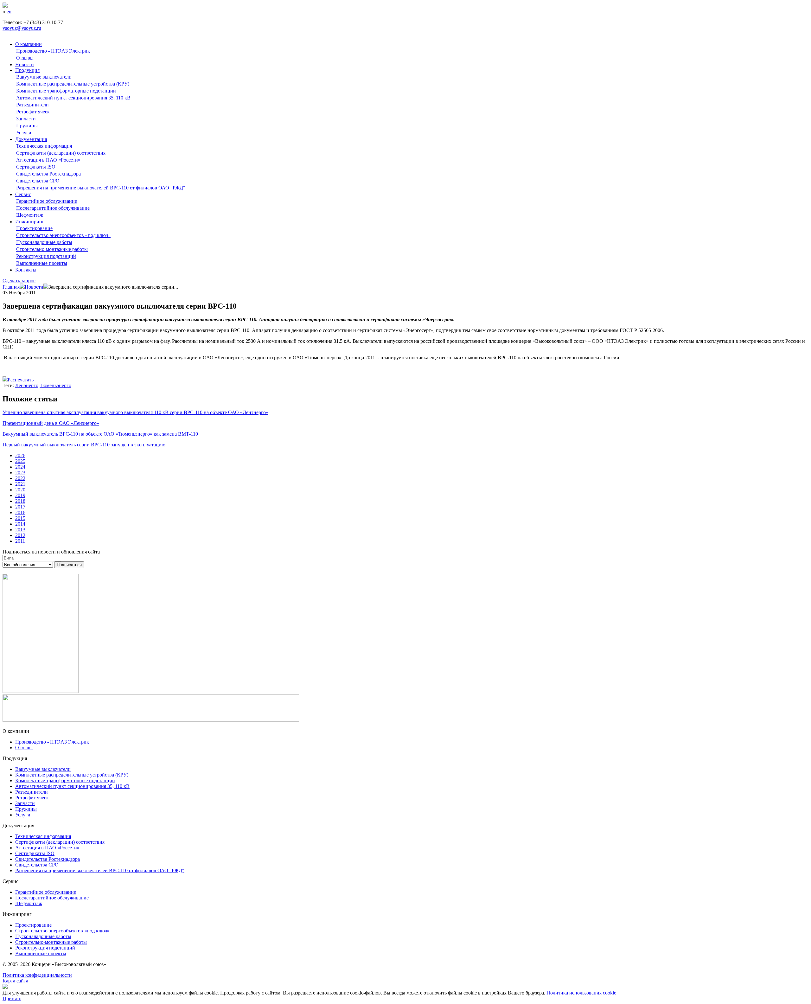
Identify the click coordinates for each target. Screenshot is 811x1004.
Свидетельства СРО (38, 180)
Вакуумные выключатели (44, 77)
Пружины (27, 125)
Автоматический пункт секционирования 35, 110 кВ (73, 97)
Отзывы (25, 58)
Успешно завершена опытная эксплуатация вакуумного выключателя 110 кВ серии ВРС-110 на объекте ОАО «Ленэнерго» (135, 412)
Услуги (23, 132)
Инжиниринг (29, 221)
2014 (20, 524)
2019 (20, 495)
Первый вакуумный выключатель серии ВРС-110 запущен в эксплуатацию (84, 444)
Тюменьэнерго (55, 385)
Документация (31, 139)
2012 (20, 535)
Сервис (23, 194)
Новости (24, 64)
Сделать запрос (19, 280)
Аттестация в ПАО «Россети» (48, 160)
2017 (20, 506)
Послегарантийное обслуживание (53, 208)
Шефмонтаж (29, 215)
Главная (11, 287)
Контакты (25, 269)
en (9, 11)
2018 (20, 501)
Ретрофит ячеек (33, 111)
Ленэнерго (26, 385)
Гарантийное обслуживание (46, 201)
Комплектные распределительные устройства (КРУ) (72, 83)
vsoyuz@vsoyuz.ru (22, 28)
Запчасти (26, 118)
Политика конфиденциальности (37, 975)
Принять (12, 998)
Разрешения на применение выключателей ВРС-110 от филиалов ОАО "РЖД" (100, 187)
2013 (20, 529)
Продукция (27, 70)
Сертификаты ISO (35, 166)
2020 (20, 489)
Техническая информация (44, 146)
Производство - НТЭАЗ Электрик (53, 51)
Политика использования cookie (581, 992)
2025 (20, 461)
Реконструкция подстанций (46, 256)
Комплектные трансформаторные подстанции (66, 90)
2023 (20, 472)
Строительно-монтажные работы (52, 249)
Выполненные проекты (41, 263)
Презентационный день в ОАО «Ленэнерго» (51, 423)
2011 (20, 541)
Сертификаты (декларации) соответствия (60, 153)
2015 (20, 518)
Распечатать (21, 379)
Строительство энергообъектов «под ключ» (63, 235)
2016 (20, 512)
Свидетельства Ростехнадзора (48, 173)
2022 (20, 478)
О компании (28, 44)
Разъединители (32, 104)
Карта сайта (15, 980)
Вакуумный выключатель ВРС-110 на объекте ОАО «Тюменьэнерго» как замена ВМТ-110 (100, 434)
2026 (20, 455)
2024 (20, 467)
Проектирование (34, 228)
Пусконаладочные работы (44, 242)
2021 (20, 484)
